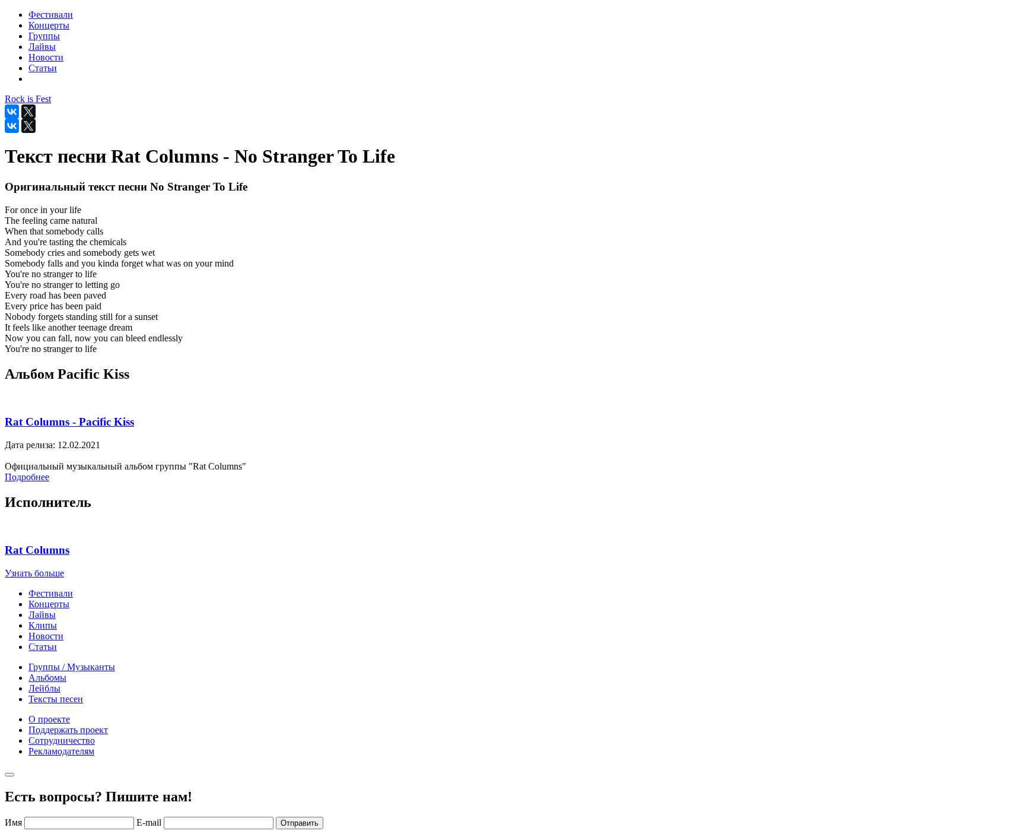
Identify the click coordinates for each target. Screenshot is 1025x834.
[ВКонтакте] (12, 111)
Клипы (42, 625)
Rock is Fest (28, 99)
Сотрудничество (61, 740)
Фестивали (50, 593)
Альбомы (47, 678)
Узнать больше (34, 573)
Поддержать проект (68, 730)
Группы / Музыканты (71, 667)
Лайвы (42, 615)
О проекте (49, 719)
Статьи (42, 647)
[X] (28, 111)
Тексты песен (55, 699)
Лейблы (44, 688)
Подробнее (27, 477)
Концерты (48, 604)
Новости (45, 636)
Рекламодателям (61, 751)
